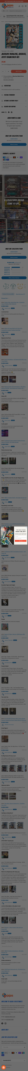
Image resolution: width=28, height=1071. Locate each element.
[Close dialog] (26, 527)
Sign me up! (20, 540)
